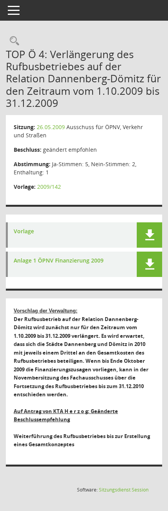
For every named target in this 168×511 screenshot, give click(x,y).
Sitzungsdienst (123, 489)
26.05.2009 (51, 127)
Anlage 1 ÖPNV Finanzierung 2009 (59, 260)
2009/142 (49, 186)
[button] (149, 235)
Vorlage (24, 231)
